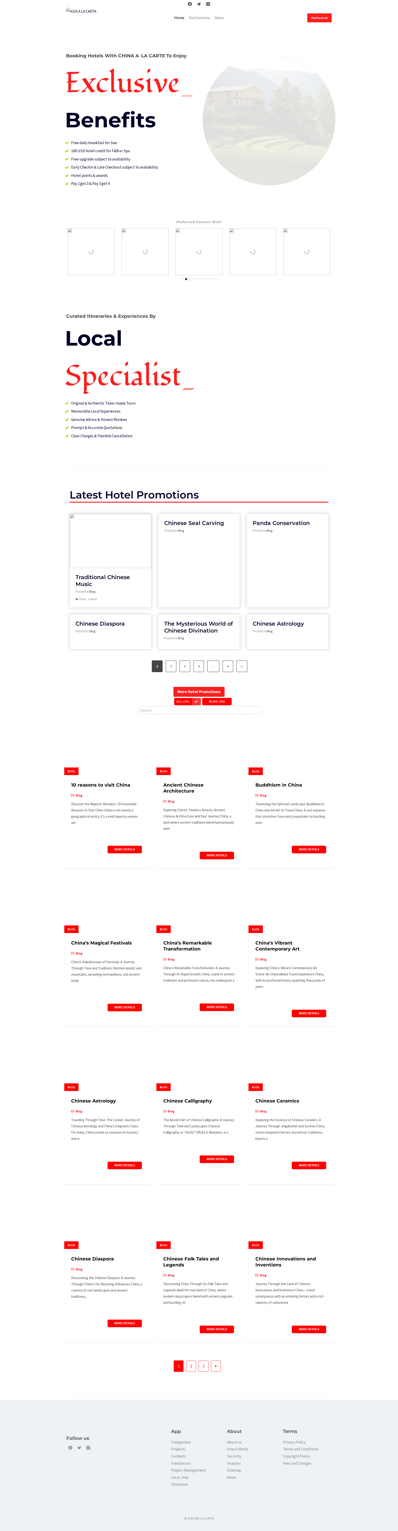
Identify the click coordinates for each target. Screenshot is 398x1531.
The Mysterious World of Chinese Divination (198, 627)
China (82, 599)
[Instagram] (208, 4)
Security (234, 1456)
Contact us (319, 18)
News (219, 17)
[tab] (182, 279)
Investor (234, 1463)
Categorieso (181, 1442)
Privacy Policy (294, 1442)
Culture (92, 599)
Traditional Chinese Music (103, 580)
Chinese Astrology (278, 623)
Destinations (199, 17)
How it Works (238, 1449)
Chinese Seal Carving (194, 523)
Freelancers (181, 1463)
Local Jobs (180, 1477)
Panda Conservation (281, 523)
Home (179, 17)
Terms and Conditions (301, 1449)
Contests (178, 1456)
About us (234, 1442)
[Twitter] (199, 4)
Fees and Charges (297, 1463)
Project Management (188, 1470)
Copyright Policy (296, 1456)
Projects (178, 1449)
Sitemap (234, 1470)
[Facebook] (190, 4)
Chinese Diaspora (100, 623)
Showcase (179, 1484)
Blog (92, 591)
